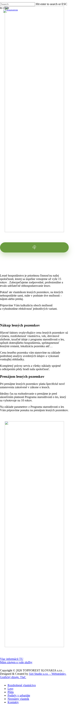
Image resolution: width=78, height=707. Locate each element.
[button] (11, 658)
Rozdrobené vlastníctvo (22, 685)
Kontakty (13, 702)
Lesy (10, 688)
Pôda (11, 692)
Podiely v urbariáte (19, 695)
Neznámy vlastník (18, 698)
